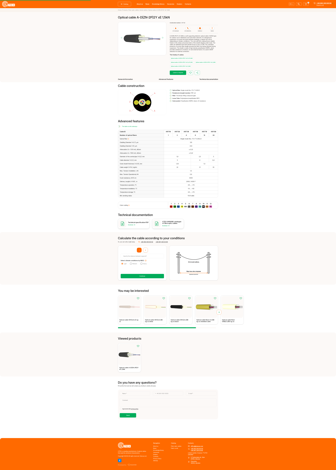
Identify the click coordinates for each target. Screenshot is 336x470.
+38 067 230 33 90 (162, 242)
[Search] (298, 4)
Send (128, 415)
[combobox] (155, 393)
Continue (142, 276)
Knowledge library (158, 4)
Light (125, 263)
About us (140, 4)
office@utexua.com (197, 446)
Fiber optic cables (176, 446)
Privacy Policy (157, 458)
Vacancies (170, 4)
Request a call (320, 5)
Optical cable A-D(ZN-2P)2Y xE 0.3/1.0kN (181, 58)
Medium (134, 263)
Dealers (179, 4)
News (147, 4)
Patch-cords (174, 448)
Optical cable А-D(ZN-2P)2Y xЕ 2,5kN (180, 66)
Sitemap (155, 460)
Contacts (188, 4)
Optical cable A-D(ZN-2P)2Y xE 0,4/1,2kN (181, 62)
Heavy (145, 263)
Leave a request (178, 72)
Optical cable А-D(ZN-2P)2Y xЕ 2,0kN (205, 62)
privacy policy (134, 409)
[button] (219, 312)
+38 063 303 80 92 (323, 3)
